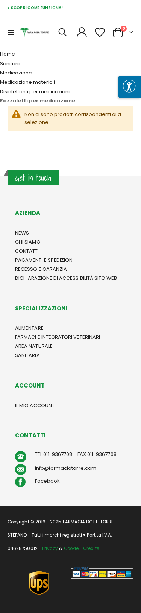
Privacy (50, 548)
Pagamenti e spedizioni (44, 260)
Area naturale (34, 346)
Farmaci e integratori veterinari (57, 337)
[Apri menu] (129, 87)
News (22, 232)
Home (7, 53)
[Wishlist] (100, 32)
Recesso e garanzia (41, 269)
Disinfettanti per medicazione (36, 91)
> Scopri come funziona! (35, 8)
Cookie (71, 548)
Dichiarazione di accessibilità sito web (66, 278)
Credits (91, 548)
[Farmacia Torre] (34, 32)
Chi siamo (28, 242)
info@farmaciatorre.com (65, 468)
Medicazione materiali (27, 82)
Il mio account (35, 405)
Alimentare (29, 328)
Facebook (47, 481)
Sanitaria (11, 63)
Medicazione (16, 72)
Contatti (27, 251)
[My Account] (82, 32)
